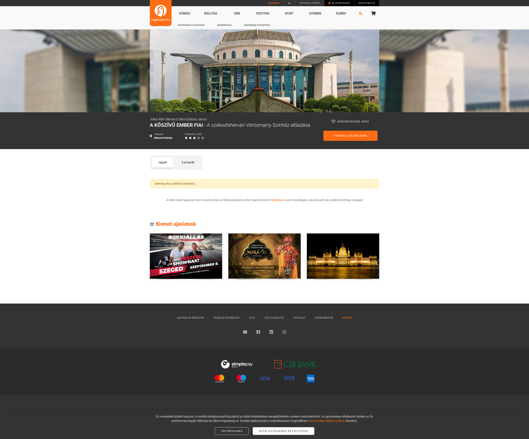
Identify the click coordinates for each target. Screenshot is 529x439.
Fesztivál (263, 13)
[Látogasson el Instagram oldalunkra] (284, 332)
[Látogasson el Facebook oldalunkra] (258, 332)
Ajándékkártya (224, 25)
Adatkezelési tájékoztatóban (327, 420)
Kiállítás (210, 13)
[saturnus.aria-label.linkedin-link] (271, 332)
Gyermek (315, 13)
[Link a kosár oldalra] (373, 13)
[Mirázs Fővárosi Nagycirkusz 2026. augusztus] (264, 256)
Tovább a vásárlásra (350, 135)
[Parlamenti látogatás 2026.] (343, 256)
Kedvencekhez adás (353, 121)
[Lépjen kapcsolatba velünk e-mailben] (245, 332)
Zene (237, 13)
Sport (289, 13)
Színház (184, 13)
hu (289, 3)
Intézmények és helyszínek (191, 25)
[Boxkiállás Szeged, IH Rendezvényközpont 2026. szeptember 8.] (186, 256)
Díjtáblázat (277, 200)
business (274, 3)
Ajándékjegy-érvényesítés (257, 25)
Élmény (341, 13)
